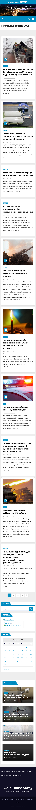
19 (13, 658)
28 (22, 661)
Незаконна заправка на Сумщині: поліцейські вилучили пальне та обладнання (18, 136)
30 (31, 661)
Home (12, 806)
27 (18, 661)
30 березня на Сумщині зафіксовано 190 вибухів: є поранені (15, 273)
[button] (29, 19)
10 (5, 654)
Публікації (5, 66)
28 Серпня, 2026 (11, 757)
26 (13, 661)
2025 (2, 799)
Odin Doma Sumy (17, 8)
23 (31, 658)
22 (22, 595)
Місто (4, 403)
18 (9, 658)
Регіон (4, 130)
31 (5, 664)
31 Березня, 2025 (9, 78)
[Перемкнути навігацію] (33, 19)
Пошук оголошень (20, 806)
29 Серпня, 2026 (11, 700)
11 (9, 654)
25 (9, 661)
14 (22, 654)
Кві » (9, 670)
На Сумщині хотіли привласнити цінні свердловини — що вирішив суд (18, 209)
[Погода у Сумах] (8, 619)
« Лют (5, 670)
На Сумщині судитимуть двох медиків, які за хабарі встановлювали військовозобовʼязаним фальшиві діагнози (17, 557)
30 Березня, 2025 (9, 351)
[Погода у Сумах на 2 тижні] (13, 625)
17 (5, 658)
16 (31, 654)
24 (5, 661)
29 (26, 661)
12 (13, 654)
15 (26, 654)
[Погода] (8, 623)
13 (18, 654)
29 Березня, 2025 (9, 565)
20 (18, 658)
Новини (5, 267)
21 (22, 658)
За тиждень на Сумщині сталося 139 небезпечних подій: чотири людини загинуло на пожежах (18, 72)
